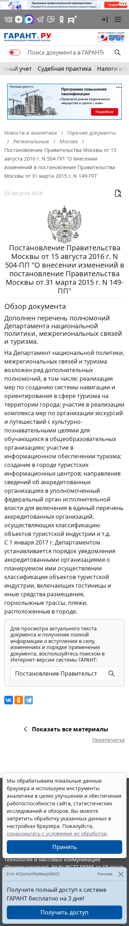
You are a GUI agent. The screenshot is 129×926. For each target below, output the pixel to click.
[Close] (120, 874)
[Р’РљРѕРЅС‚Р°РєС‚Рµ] (8, 700)
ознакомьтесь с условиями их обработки (57, 833)
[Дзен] (18, 19)
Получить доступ (64, 912)
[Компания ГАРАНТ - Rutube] (72, 19)
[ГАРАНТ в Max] (29, 19)
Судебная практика (64, 69)
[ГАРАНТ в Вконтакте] (8, 19)
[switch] (14, 52)
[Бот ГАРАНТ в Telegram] (51, 19)
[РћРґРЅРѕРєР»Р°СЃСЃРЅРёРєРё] (18, 700)
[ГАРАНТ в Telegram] (40, 19)
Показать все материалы (70, 729)
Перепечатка (108, 739)
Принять (64, 847)
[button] (104, 19)
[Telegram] (28, 700)
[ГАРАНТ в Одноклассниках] (61, 19)
